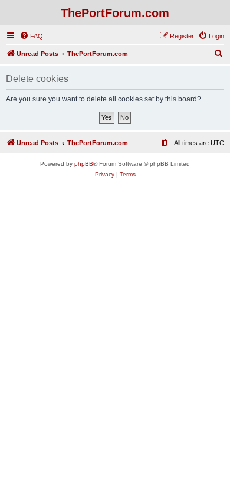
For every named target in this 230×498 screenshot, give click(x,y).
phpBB (83, 163)
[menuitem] (31, 36)
